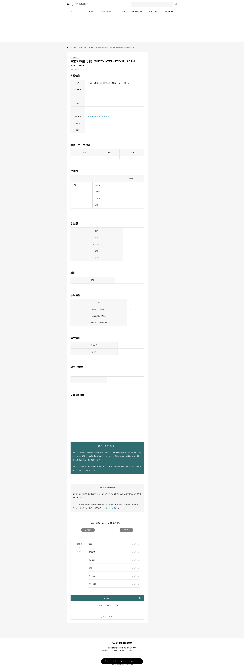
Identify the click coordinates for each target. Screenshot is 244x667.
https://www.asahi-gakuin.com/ (98, 116)
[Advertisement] (122, 28)
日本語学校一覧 (106, 11)
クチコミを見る (111, 661)
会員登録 (88, 530)
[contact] (122, 658)
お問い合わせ (153, 11)
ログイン (126, 530)
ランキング (122, 11)
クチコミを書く (127, 661)
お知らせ (90, 11)
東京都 (75, 57)
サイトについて (74, 11)
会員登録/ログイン (138, 11)
